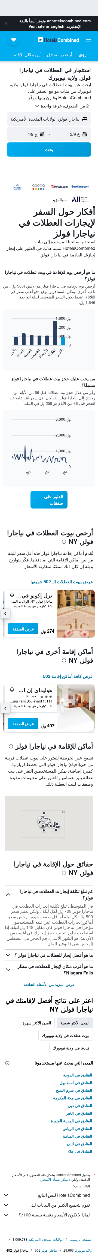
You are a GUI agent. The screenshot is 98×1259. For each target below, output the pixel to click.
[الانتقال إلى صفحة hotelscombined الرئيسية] (58, 39)
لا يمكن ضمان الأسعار (56, 1179)
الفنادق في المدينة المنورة (71, 1120)
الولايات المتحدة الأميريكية (45, 1239)
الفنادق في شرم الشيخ (74, 1090)
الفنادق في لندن (79, 1143)
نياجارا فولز (49, 1250)
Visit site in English (47, 26)
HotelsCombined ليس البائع (64, 1195)
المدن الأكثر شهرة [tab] (37, 1022)
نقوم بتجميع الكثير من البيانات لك (60, 1205)
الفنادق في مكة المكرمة (72, 1097)
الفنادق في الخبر (79, 1113)
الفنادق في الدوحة (77, 1075)
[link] (49, 500)
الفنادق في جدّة (80, 1151)
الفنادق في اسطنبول (76, 1082)
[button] (6, 23)
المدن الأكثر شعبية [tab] (75, 1022)
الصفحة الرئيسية (81, 1239)
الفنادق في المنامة (77, 1136)
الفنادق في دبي (80, 1105)
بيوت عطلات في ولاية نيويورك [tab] (66, 1035)
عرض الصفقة (23, 629)
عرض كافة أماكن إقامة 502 (68, 676)
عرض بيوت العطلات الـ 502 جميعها (61, 581)
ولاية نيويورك (83, 1250)
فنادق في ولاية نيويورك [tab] (71, 1048)
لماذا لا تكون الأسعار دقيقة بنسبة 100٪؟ (54, 1215)
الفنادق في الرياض (77, 1128)
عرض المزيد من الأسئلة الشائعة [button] (49, 984)
